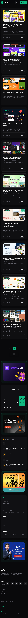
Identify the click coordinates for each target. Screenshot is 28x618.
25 (23, 405)
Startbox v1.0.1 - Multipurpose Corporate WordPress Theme (12, 157)
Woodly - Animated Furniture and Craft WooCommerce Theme (13, 191)
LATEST (3, 603)
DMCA (14, 613)
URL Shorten (3, 592)
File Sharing (3, 588)
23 (17, 405)
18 (23, 402)
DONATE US (4, 611)
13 (7, 402)
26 (4, 407)
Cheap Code (3, 585)
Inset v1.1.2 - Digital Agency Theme (13, 92)
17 (20, 402)
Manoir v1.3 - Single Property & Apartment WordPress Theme (12, 325)
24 (20, 405)
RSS (18, 613)
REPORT (3, 606)
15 (14, 402)
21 (10, 405)
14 (10, 402)
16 (17, 402)
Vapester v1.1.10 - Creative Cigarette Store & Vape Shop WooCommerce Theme (13, 25)
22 (14, 405)
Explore (22, 37)
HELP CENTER (4, 608)
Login (24, 2)
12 (4, 402)
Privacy (3, 613)
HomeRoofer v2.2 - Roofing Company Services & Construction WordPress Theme (13, 225)
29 (14, 407)
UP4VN (6, 2)
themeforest (6, 29)
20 (7, 405)
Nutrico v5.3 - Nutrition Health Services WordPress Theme (12, 292)
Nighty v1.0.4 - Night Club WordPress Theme (14, 124)
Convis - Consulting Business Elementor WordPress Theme (11, 60)
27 (7, 407)
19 (4, 405)
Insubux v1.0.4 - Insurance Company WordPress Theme (14, 259)
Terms (9, 613)
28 (10, 407)
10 (20, 399)
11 (23, 399)
